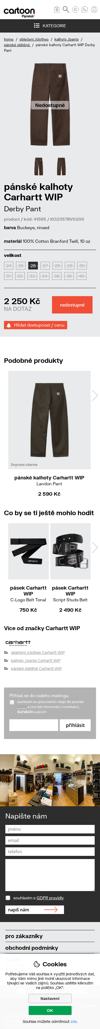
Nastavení (50, 998)
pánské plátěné (17, 45)
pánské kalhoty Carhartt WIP (49, 480)
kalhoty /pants (66, 39)
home (9, 39)
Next (95, 395)
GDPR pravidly (50, 897)
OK (50, 1010)
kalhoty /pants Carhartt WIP (36, 660)
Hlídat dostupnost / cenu (38, 324)
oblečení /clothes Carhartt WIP (38, 652)
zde (73, 1021)
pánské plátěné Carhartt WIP (36, 668)
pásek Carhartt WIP (28, 593)
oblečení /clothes (34, 39)
